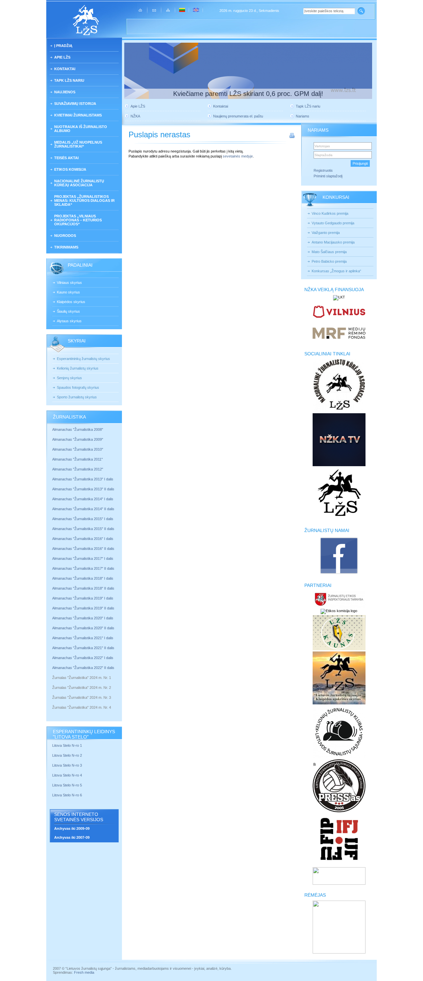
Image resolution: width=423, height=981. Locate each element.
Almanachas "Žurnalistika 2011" (77, 459)
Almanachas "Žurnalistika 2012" (78, 469)
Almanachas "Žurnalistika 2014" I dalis (82, 499)
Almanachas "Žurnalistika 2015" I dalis (82, 519)
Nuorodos (65, 236)
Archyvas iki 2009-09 (72, 828)
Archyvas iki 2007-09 (72, 837)
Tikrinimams (66, 247)
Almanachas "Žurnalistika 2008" (77, 429)
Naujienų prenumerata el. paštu (238, 116)
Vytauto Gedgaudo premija (333, 223)
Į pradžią (63, 46)
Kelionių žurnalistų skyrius (77, 368)
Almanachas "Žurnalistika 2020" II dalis (83, 628)
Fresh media (84, 972)
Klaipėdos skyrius (71, 302)
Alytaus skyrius (69, 321)
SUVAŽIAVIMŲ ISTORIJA (75, 104)
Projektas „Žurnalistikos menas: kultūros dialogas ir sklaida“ (84, 200)
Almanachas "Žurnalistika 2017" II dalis (83, 568)
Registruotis (323, 170)
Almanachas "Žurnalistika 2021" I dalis (82, 638)
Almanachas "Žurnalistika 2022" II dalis (83, 668)
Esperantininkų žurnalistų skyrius (83, 359)
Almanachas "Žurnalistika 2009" (77, 439)
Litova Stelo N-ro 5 (67, 785)
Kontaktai (64, 69)
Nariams (302, 116)
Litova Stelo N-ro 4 (67, 775)
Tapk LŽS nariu (69, 80)
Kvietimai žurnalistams (78, 115)
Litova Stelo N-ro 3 (67, 765)
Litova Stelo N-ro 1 (67, 745)
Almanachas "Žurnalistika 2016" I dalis (82, 539)
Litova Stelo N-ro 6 (67, 795)
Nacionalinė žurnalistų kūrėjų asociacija (79, 183)
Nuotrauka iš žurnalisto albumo (80, 129)
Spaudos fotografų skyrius (78, 387)
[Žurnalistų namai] (339, 574)
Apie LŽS (62, 57)
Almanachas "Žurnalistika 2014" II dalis (83, 509)
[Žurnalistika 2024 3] (52, 702)
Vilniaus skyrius (69, 283)
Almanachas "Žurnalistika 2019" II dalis (83, 608)
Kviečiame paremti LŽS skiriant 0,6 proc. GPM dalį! (248, 93)
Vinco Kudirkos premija (330, 213)
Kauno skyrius (68, 292)
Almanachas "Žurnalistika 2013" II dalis (83, 489)
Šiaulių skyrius (68, 311)
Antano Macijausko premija (333, 242)
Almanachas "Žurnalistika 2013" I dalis (82, 479)
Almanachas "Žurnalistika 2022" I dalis (82, 658)
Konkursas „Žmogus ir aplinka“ (336, 271)
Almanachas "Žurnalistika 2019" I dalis (83, 598)
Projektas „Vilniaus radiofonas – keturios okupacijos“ (78, 220)
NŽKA (135, 116)
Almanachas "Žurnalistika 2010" (77, 449)
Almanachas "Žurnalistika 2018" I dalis (83, 578)
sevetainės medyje (238, 156)
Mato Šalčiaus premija (329, 252)
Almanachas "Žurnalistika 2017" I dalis (82, 558)
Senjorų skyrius (69, 378)
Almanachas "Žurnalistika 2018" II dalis (83, 588)
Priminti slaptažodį (328, 176)
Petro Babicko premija (329, 261)
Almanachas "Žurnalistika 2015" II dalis (83, 529)
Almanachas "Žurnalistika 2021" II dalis (83, 648)
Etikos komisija (70, 169)
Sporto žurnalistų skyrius (77, 397)
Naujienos (64, 92)
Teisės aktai (66, 158)
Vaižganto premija (326, 233)
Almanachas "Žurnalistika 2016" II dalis (83, 549)
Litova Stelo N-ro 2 (67, 755)
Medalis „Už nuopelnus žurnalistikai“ (78, 144)
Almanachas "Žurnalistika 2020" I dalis (83, 618)
